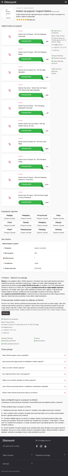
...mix (35, 131)
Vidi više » (5, 313)
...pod (35, 202)
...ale (35, 41)
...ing (35, 59)
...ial (35, 113)
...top (35, 77)
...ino (35, 166)
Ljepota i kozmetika (28, 8)
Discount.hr (19, 8)
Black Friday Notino (58, 36)
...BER (35, 149)
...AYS (35, 184)
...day (35, 95)
